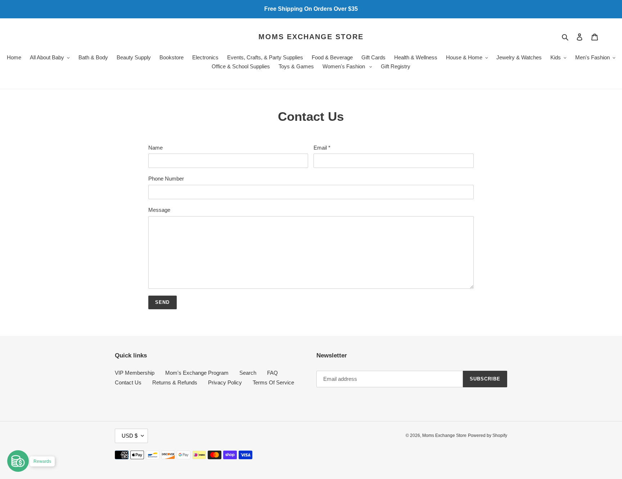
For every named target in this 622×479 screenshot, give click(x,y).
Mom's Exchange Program (197, 373)
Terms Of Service (273, 382)
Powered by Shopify (487, 435)
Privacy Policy (225, 382)
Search (247, 373)
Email (322, 148)
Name (155, 148)
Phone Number (166, 178)
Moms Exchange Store (311, 37)
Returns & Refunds (174, 382)
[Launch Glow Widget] (18, 461)
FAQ (272, 373)
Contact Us (128, 382)
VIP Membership (134, 373)
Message (159, 210)
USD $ (130, 436)
